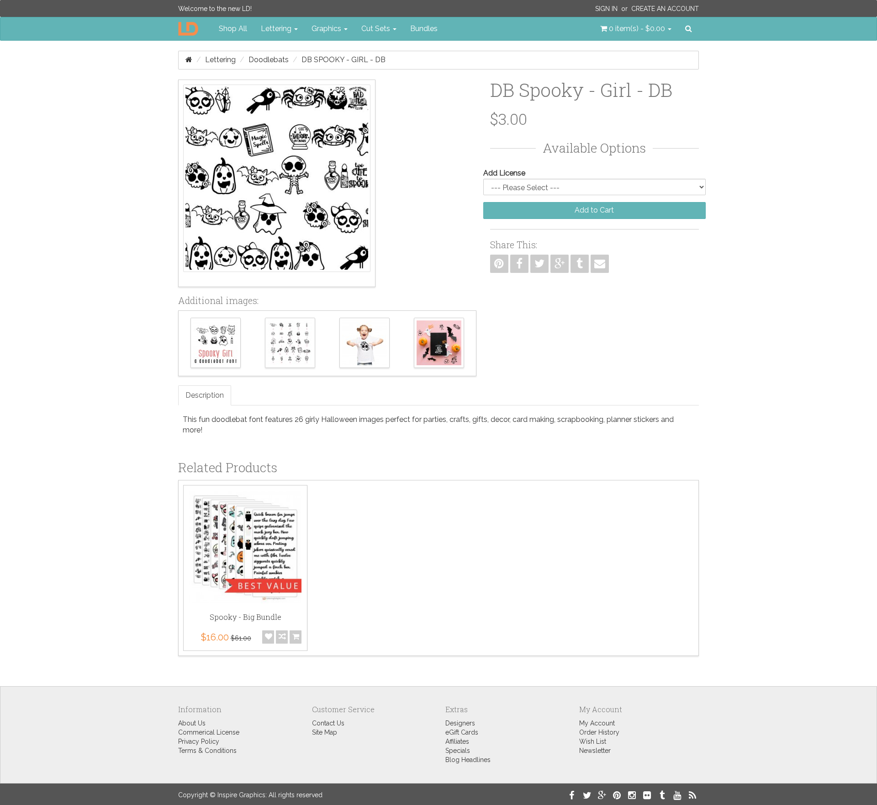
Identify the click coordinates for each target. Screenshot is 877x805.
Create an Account (665, 8)
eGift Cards (461, 732)
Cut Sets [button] (376, 28)
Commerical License (208, 732)
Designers (460, 723)
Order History (599, 732)
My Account (597, 723)
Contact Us (328, 723)
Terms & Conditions (207, 750)
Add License (504, 173)
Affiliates (457, 741)
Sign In (606, 8)
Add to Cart (594, 210)
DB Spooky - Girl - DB (343, 59)
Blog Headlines (468, 759)
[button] (635, 28)
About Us (192, 723)
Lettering (220, 59)
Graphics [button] (327, 28)
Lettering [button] (277, 28)
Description (204, 395)
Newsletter (595, 750)
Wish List (592, 741)
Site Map (324, 732)
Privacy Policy (198, 741)
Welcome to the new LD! (215, 8)
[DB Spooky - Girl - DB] (276, 183)
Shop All (233, 28)
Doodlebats (268, 59)
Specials (457, 750)
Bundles (424, 28)
